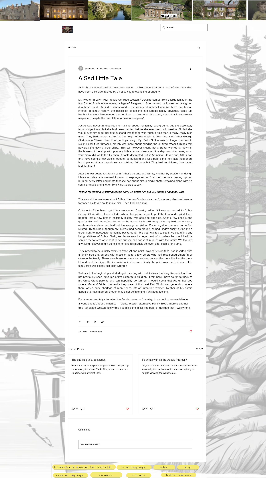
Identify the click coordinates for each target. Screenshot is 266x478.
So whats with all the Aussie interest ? (164, 359)
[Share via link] (102, 321)
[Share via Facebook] (79, 321)
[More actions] (190, 68)
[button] (65, 13)
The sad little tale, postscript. (89, 359)
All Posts (72, 47)
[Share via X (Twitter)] (87, 321)
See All (199, 348)
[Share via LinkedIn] (94, 321)
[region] (133, 15)
